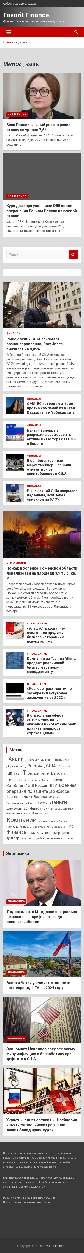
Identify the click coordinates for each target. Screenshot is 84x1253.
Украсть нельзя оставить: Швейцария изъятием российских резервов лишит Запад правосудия (41, 1125)
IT (23, 772)
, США (50, 766)
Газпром (42, 803)
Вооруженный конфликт (20, 803)
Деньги (58, 802)
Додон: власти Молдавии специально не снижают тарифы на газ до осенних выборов (41, 916)
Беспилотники (32, 780)
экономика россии (59, 838)
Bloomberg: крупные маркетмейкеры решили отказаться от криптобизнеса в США (49, 467)
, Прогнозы (14, 766)
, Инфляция (32, 759)
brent (16, 774)
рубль (40, 838)
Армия (45, 773)
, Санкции (64, 766)
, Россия (33, 765)
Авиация (33, 773)
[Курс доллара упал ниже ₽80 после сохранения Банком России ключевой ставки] (42, 176)
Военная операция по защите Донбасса (41, 788)
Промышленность (18, 826)
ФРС (70, 826)
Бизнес (46, 780)
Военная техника (19, 797)
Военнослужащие (47, 797)
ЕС (26, 808)
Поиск (73, 255)
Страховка (58, 826)
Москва (43, 821)
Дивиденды (14, 808)
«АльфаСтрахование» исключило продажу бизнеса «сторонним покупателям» (46, 635)
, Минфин (46, 760)
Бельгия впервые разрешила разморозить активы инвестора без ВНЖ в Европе (52, 437)
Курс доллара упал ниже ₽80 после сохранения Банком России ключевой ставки (41, 210)
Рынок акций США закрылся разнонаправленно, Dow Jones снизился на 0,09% (34, 344)
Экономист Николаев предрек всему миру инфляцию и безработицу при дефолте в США (40, 1054)
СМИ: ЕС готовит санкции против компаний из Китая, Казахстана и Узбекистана (51, 408)
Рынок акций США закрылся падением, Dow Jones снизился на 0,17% (52, 495)
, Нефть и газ (61, 759)
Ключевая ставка (18, 813)
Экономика (17, 853)
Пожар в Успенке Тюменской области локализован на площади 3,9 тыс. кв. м (41, 573)
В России (40, 785)
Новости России (58, 821)
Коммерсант (41, 813)
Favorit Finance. (27, 15)
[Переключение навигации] (9, 32)
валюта (36, 832)
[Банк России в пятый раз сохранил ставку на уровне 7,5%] (42, 95)
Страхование (16, 562)
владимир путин (57, 833)
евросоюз (27, 838)
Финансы (13, 333)
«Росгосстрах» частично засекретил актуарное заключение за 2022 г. (49, 693)
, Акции (15, 759)
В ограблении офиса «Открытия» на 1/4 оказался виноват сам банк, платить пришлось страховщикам (52, 724)
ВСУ (53, 785)
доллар (12, 838)
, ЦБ (9, 773)
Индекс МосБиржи (62, 808)
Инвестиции (17, 114)
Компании (21, 820)
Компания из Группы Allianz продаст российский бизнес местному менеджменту (51, 665)
